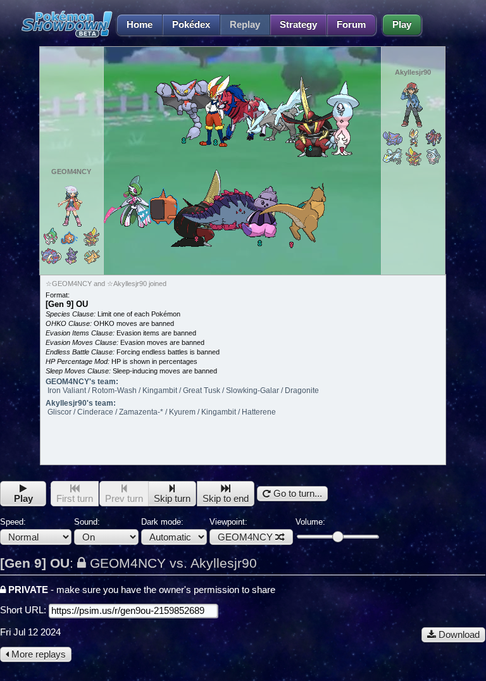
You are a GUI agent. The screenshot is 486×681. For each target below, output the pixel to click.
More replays (37, 654)
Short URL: (24, 610)
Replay (245, 25)
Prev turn (124, 499)
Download (458, 635)
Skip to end (225, 499)
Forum (351, 25)
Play (401, 25)
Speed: (13, 522)
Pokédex (191, 25)
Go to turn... (296, 494)
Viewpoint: (241, 529)
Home (140, 25)
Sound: (87, 522)
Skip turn (172, 499)
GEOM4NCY (245, 537)
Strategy (298, 25)
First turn (74, 499)
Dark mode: (162, 522)
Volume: (310, 522)
